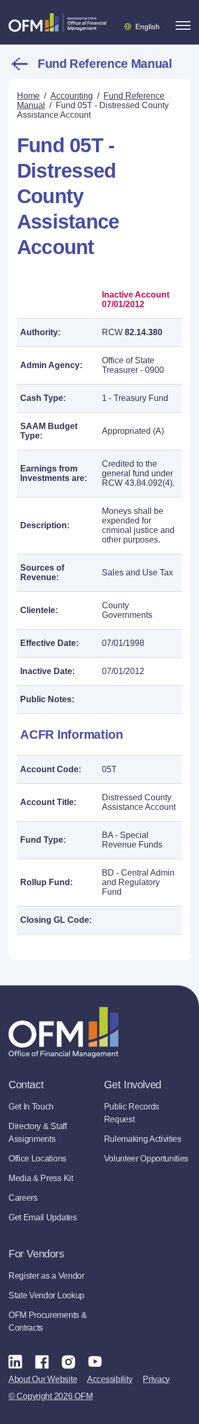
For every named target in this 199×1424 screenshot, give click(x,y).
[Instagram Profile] (68, 1361)
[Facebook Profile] (42, 1361)
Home (28, 95)
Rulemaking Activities (142, 1138)
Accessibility (109, 1379)
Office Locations (37, 1158)
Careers (23, 1197)
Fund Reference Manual (104, 63)
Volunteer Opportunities (146, 1158)
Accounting (71, 95)
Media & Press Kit (40, 1178)
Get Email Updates (42, 1217)
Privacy (156, 1379)
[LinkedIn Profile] (15, 1361)
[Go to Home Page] (57, 22)
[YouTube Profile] (95, 1361)
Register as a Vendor (46, 1275)
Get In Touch (31, 1106)
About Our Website (42, 1379)
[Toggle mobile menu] (183, 25)
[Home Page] (63, 1032)
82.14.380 (143, 332)
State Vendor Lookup (46, 1295)
